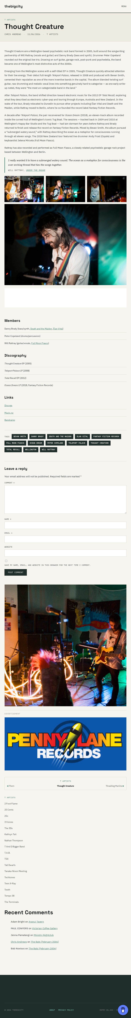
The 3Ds (8, 828)
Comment (9, 482)
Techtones (9, 877)
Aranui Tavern (36, 921)
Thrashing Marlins (115, 786)
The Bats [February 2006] (45, 941)
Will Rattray (48, 449)
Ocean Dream (36, 443)
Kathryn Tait (10, 834)
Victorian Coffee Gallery (45, 928)
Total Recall (13, 449)
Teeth (7, 889)
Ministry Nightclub (44, 935)
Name (7, 519)
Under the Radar (35, 170)
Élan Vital (58, 328)
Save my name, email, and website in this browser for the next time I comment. (47, 565)
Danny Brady (37, 436)
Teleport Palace (77, 443)
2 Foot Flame (11, 803)
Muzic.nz (8, 412)
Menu (124, 6)
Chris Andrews (19, 941)
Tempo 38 (9, 895)
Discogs (8, 405)
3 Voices (8, 822)
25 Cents (8, 809)
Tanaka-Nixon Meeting (15, 871)
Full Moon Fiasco (39, 343)
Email (8, 533)
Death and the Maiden (41, 328)
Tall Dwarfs (9, 865)
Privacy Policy (66, 1010)
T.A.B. (7, 852)
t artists (52, 34)
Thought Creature (100, 443)
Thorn (10, 786)
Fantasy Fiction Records (106, 436)
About (52, 1010)
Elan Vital (82, 436)
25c (6, 815)
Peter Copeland (55, 443)
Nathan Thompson (13, 840)
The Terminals (11, 902)
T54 (6, 858)
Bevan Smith (20, 436)
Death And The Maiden (60, 436)
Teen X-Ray (10, 883)
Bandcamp (9, 420)
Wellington (30, 449)
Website (8, 547)
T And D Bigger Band (14, 846)
